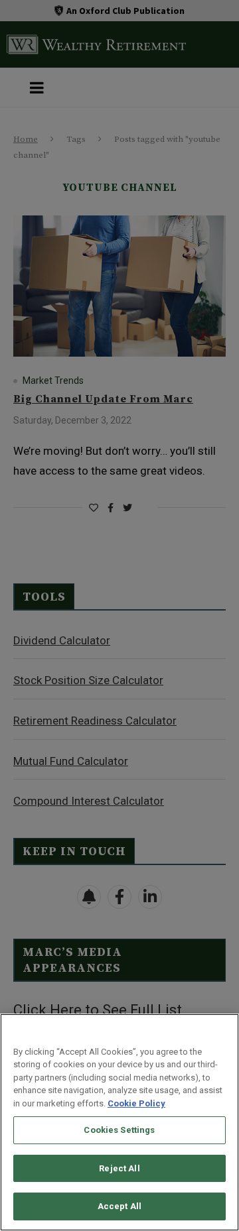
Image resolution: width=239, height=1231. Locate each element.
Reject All (119, 1168)
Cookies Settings (119, 1130)
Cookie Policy (136, 1103)
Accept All (119, 1206)
